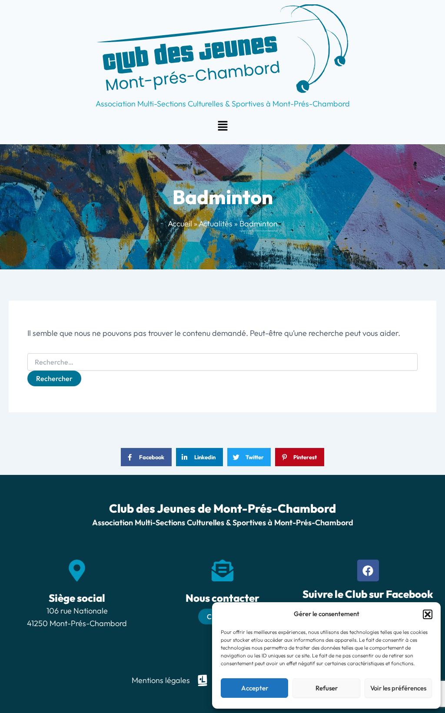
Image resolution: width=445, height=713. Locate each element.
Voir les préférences (398, 688)
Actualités (215, 224)
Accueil (180, 224)
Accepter (254, 688)
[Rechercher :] (222, 362)
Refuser (326, 688)
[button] (427, 614)
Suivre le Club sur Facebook (367, 593)
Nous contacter (222, 597)
